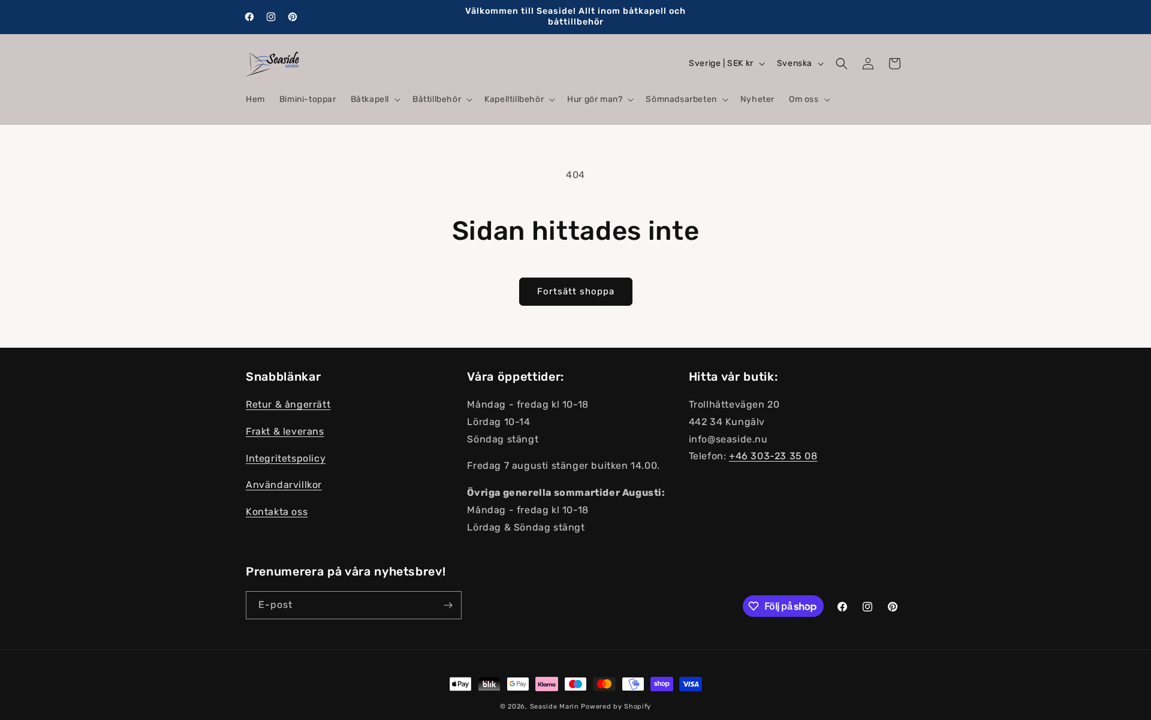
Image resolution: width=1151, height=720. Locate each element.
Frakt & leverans (285, 431)
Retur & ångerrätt (288, 405)
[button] (374, 99)
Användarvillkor (284, 485)
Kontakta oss (277, 512)
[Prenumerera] (448, 605)
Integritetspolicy (286, 458)
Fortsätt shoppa (575, 291)
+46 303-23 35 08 (773, 456)
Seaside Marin (554, 706)
